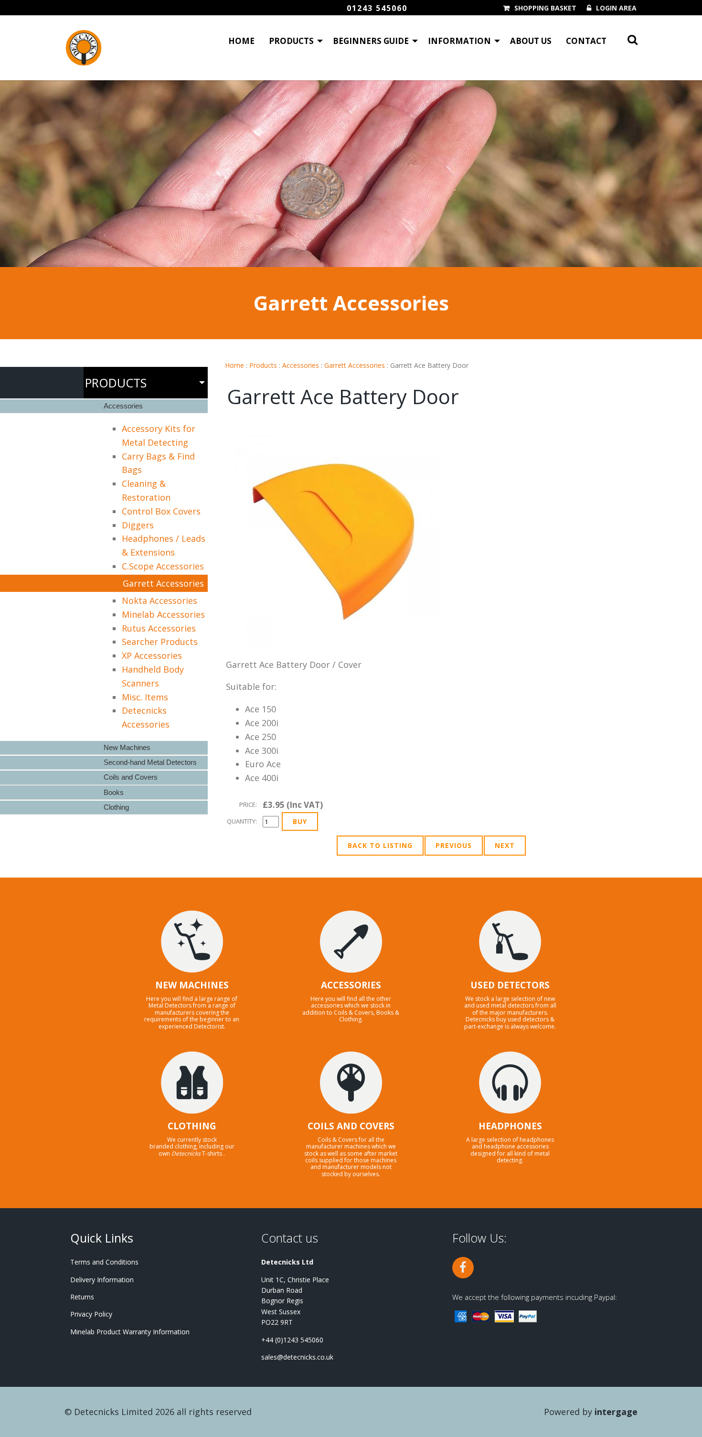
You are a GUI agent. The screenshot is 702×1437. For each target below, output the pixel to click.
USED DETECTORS (510, 985)
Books (114, 792)
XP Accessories (152, 655)
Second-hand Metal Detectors (150, 762)
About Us (531, 40)
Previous (454, 845)
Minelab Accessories (163, 614)
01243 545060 (377, 8)
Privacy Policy (91, 1314)
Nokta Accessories (159, 600)
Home (241, 40)
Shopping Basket (545, 8)
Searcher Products (160, 641)
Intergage (616, 1411)
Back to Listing (380, 845)
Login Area (616, 8)
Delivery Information (102, 1279)
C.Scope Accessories (163, 566)
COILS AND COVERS (351, 1126)
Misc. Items (145, 697)
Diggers (138, 525)
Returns (82, 1296)
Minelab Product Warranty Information (130, 1331)
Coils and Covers (131, 777)
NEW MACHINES (192, 985)
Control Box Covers (161, 511)
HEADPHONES (510, 1126)
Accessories (300, 365)
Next (505, 845)
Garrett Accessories (354, 365)
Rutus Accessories (159, 628)
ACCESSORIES (351, 985)
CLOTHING (192, 1126)
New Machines (127, 747)
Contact (586, 40)
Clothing (116, 807)
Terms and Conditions (104, 1261)
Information (459, 40)
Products (291, 40)
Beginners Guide (371, 40)
